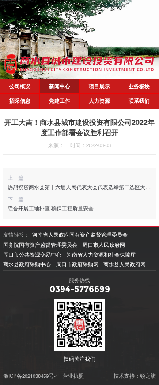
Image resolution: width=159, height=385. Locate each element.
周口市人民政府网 (104, 244)
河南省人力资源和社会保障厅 (101, 254)
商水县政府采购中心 (27, 264)
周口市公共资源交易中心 (32, 254)
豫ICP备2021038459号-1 (30, 375)
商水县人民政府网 (124, 264)
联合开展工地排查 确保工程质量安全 (51, 208)
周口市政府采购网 (77, 264)
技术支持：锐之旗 (135, 375)
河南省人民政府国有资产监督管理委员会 (80, 234)
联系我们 (139, 101)
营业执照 (73, 375)
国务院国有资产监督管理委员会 (40, 244)
